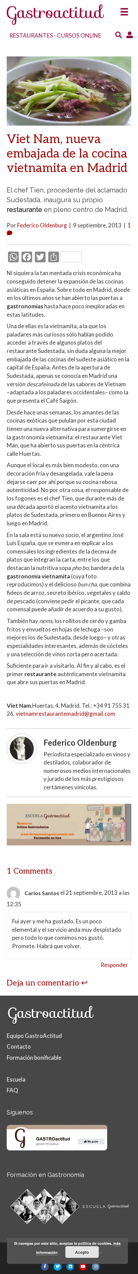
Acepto (82, 1252)
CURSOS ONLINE (79, 35)
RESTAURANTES (31, 35)
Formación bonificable (34, 1057)
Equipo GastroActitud (34, 1035)
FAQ (12, 1090)
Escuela (16, 1079)
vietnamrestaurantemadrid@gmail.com (65, 713)
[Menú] (124, 9)
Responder (114, 964)
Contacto (19, 1046)
